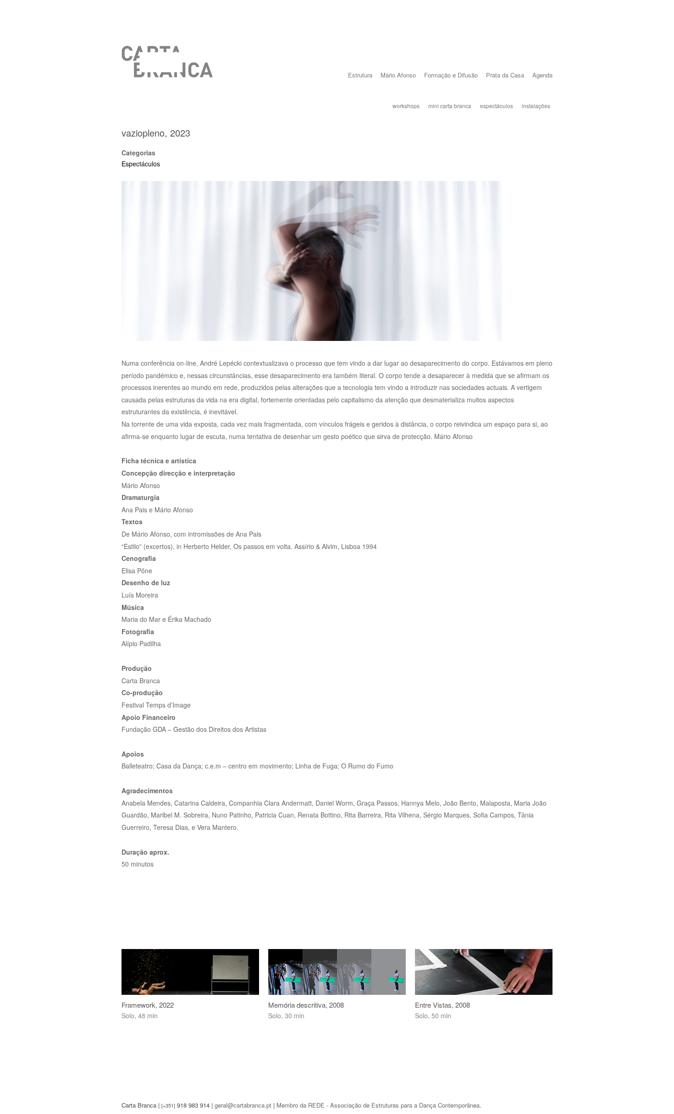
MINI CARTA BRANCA (449, 106)
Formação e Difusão (451, 75)
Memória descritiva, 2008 (306, 1005)
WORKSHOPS (406, 106)
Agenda (542, 75)
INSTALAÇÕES (536, 106)
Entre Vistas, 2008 (442, 1005)
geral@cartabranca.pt (243, 1105)
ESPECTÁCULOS (496, 106)
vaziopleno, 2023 (156, 132)
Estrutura (360, 75)
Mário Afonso (398, 75)
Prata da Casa (505, 75)
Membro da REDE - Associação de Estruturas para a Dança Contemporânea (378, 1105)
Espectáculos (141, 163)
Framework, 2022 (148, 1005)
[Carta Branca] (167, 68)
